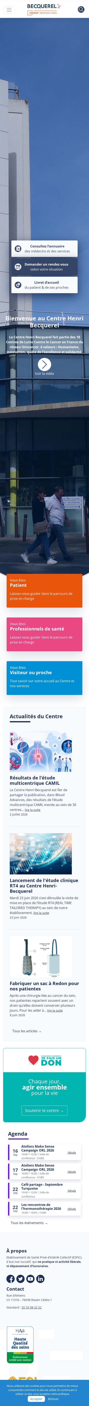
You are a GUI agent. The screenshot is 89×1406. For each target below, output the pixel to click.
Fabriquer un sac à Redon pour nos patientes (44, 986)
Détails (72, 1152)
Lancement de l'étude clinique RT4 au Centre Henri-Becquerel (44, 885)
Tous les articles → (27, 1031)
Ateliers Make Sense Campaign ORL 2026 (37, 1148)
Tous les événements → (29, 1223)
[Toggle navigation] (9, 10)
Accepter (36, 1399)
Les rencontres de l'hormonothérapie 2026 (41, 1206)
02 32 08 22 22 (32, 1307)
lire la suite (32, 810)
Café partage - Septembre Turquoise (42, 1186)
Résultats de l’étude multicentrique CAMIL (35, 780)
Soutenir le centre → (44, 1110)
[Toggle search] (81, 10)
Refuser (53, 1399)
